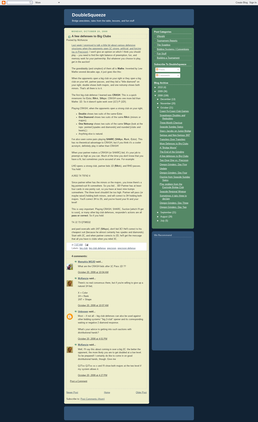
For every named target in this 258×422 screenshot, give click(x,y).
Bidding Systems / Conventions (173, 49)
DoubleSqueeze (89, 15)
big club (84, 248)
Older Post (141, 392)
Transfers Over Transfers (172, 139)
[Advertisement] (168, 292)
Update (163, 168)
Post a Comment (78, 381)
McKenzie (83, 278)
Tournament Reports (167, 40)
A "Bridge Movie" (168, 148)
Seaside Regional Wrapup (173, 191)
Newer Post (72, 392)
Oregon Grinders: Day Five (173, 164)
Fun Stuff (161, 53)
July (162, 221)
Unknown (83, 311)
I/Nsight (161, 36)
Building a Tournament (168, 58)
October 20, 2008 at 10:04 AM (93, 272)
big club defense (97, 248)
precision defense (126, 248)
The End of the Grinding (172, 152)
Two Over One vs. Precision (174, 160)
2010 (160, 87)
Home (107, 392)
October (164, 108)
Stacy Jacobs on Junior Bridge (175, 131)
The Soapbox (163, 45)
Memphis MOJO (86, 262)
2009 (160, 91)
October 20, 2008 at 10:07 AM (93, 305)
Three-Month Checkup (171, 123)
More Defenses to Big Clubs (174, 143)
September (166, 212)
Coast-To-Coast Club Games (174, 111)
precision (111, 248)
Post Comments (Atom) (93, 399)
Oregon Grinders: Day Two (173, 207)
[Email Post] (86, 245)
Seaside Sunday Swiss (171, 127)
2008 (160, 95)
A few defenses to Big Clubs (91, 36)
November (165, 103)
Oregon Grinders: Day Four (173, 173)
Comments (164, 75)
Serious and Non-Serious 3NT (175, 135)
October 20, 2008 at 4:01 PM (92, 339)
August (164, 216)
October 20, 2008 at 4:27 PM (92, 375)
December (165, 99)
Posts (161, 69)
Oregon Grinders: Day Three (174, 203)
